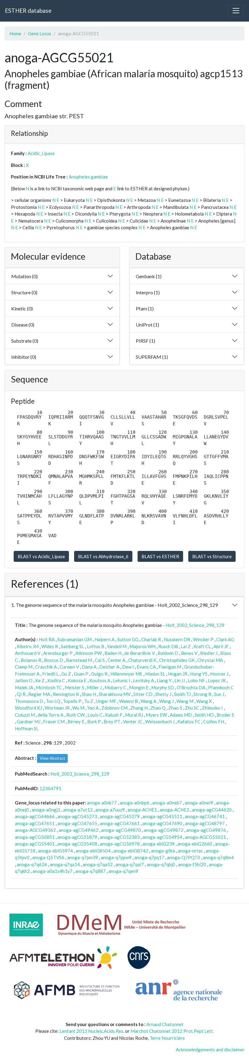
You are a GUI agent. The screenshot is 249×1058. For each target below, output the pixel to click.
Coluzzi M (25, 714)
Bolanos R (31, 660)
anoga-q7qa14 (65, 864)
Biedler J (208, 653)
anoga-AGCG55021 (205, 837)
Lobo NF (196, 680)
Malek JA (24, 687)
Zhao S (175, 708)
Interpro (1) (148, 292)
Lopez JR (217, 680)
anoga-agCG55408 (77, 843)
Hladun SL (155, 673)
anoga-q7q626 (32, 864)
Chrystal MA (210, 660)
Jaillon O (23, 680)
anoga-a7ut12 (78, 809)
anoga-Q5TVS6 (48, 857)
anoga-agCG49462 (78, 830)
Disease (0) (22, 324)
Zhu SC (192, 708)
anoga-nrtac (190, 850)
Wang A (148, 701)
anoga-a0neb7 (167, 802)
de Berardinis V (139, 653)
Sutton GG (127, 639)
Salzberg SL (72, 646)
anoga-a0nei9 (199, 802)
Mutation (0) (24, 276)
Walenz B (128, 701)
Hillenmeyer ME (126, 673)
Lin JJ (179, 680)
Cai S (100, 660)
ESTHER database (28, 10)
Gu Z (66, 673)
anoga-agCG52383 (120, 837)
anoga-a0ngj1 (46, 809)
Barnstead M (79, 660)
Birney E (75, 721)
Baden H (112, 653)
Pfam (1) (145, 308)
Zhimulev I (212, 708)
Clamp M (23, 666)
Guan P (81, 673)
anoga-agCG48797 (205, 823)
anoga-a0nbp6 (134, 802)
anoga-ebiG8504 (93, 850)
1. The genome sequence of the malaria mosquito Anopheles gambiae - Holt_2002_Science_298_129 (114, 605)
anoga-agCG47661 (120, 823)
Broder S (225, 714)
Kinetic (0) (22, 308)
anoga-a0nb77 (102, 802)
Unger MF (106, 701)
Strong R (202, 694)
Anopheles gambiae (88, 176)
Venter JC (132, 721)
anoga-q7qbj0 (161, 864)
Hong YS (198, 673)
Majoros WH (142, 646)
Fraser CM (54, 721)
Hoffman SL (27, 728)
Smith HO (204, 714)
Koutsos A (99, 680)
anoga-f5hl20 (192, 864)
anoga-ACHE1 (142, 809)
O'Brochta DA (191, 687)
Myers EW (156, 714)
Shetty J (163, 694)
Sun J (219, 694)
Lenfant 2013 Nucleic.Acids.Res (91, 1031)
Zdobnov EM (114, 708)
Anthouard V (27, 653)
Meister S (74, 687)
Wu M (78, 708)
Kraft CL (202, 646)
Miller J (94, 687)
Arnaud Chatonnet (164, 1024)
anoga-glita (163, 850)
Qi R (21, 694)
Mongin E (138, 687)
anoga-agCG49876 (206, 830)
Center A (116, 660)
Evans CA (146, 666)
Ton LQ (53, 701)
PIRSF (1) (145, 341)
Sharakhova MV (115, 694)
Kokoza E (77, 680)
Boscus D (53, 660)
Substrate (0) (24, 341)
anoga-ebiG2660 (194, 843)
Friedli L (50, 673)
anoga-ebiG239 (158, 843)
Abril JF (221, 646)
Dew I (128, 666)
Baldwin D (168, 653)
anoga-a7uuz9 (110, 809)
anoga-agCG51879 (77, 837)
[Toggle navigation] (236, 10)
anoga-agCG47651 (35, 823)
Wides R (49, 646)
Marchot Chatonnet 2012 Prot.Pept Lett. (172, 1031)
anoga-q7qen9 (123, 871)
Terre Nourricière (167, 1038)
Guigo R (99, 673)
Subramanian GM (74, 639)
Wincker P (203, 639)
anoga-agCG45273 (77, 816)
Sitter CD (142, 694)
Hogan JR (177, 673)
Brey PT (112, 721)
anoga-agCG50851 (35, 837)
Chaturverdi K (142, 660)
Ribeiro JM (28, 646)
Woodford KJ (28, 708)
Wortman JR (57, 708)
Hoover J (219, 673)
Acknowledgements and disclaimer (210, 1049)
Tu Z (88, 701)
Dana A (89, 666)
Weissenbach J (160, 721)
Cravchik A (46, 666)
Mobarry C (115, 687)
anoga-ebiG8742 (130, 850)
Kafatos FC (188, 721)
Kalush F (113, 714)
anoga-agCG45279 (120, 816)
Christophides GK (177, 660)
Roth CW (75, 714)
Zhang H (139, 708)
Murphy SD (162, 687)
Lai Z (186, 646)
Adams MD (181, 714)
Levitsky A (143, 680)
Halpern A (104, 639)
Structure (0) (24, 292)
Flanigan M (170, 666)
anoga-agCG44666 (35, 816)
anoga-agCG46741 (205, 816)
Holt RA (47, 639)
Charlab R (151, 639)
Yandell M (117, 646)
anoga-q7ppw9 (116, 857)
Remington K (66, 694)
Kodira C (56, 680)
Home (15, 33)
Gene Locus (39, 33)
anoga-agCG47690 (162, 823)
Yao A (93, 708)
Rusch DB (168, 646)
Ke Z (40, 680)
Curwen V (69, 666)
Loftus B (95, 646)
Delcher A (109, 666)
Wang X (204, 701)
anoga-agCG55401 (35, 843)
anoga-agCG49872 (163, 830)
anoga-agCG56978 (120, 843)
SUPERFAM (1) (152, 357)
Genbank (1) (149, 276)
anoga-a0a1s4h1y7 (52, 871)
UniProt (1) (147, 324)
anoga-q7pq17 (149, 857)
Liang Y (164, 680)
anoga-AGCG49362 (35, 830)
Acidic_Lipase (41, 153)
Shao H (89, 694)
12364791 (50, 788)
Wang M (184, 701)
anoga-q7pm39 (82, 857)
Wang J (166, 701)
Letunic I (121, 680)
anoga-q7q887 (90, 871)
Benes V (189, 653)
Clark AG (225, 639)
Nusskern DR (177, 639)
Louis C (94, 714)
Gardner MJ (28, 721)
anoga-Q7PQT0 (183, 857)
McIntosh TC (49, 687)
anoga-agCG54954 (162, 837)
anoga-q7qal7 (129, 864)
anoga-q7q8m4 (218, 857)
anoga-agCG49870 (121, 830)
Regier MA (39, 694)
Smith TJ (182, 694)
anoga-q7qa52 (98, 864)
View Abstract (52, 758)
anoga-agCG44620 (212, 809)
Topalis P (72, 701)
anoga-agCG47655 (77, 823)
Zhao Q (157, 708)
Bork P (94, 721)
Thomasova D (29, 701)
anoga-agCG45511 (162, 816)
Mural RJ (134, 714)
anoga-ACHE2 (174, 809)
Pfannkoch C (221, 687)
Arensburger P (58, 653)
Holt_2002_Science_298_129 (194, 625)
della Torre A (50, 714)
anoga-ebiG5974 (55, 850)
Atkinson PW (88, 653)
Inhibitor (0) (23, 357)
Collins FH (213, 721)
